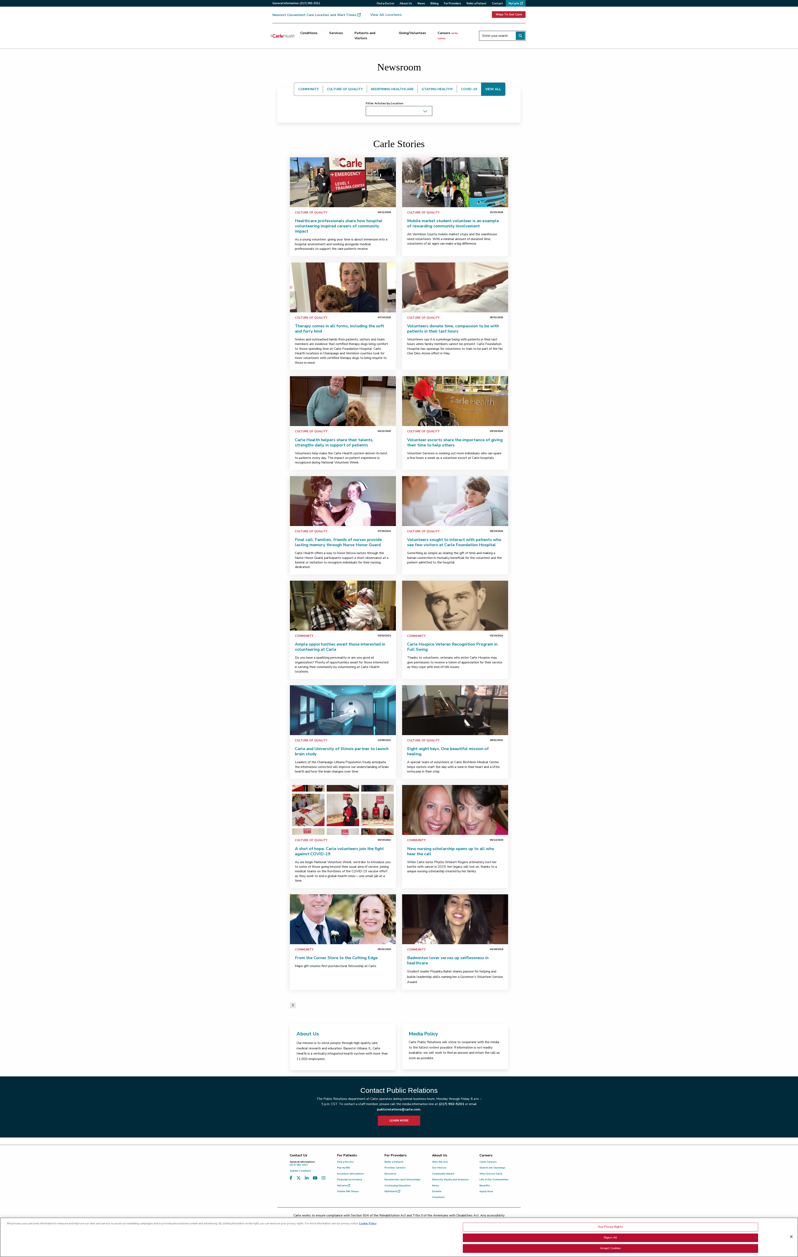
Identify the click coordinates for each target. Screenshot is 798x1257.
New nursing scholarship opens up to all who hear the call (450, 851)
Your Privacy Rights (610, 1227)
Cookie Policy (368, 1223)
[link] (343, 182)
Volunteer (438, 1197)
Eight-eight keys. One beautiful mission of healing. (448, 751)
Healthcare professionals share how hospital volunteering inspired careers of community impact (338, 226)
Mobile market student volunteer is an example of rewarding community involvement (453, 223)
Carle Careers (488, 1161)
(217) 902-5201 (451, 1104)
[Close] (791, 1236)
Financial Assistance (349, 1179)
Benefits (484, 1185)
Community (304, 636)
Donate (436, 1191)
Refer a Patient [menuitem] (476, 3)
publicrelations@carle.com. (399, 1109)
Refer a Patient (393, 1161)
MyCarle (342, 1185)
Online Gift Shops (348, 1191)
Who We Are (440, 1161)
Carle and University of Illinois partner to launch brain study (342, 751)
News (435, 1185)
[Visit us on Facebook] (291, 1178)
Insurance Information (350, 1173)
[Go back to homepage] (282, 35)
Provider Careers (395, 1167)
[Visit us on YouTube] (315, 1178)
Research (390, 1173)
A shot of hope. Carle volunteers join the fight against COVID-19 (339, 851)
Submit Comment (300, 1170)
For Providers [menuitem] (452, 3)
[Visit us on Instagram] (323, 1178)
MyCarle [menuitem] (514, 3)
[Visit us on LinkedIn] (307, 1178)
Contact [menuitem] (497, 3)
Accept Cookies (610, 1248)
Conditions (309, 33)
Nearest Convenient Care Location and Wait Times (314, 15)
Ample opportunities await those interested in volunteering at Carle (340, 646)
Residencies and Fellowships (402, 1179)
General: (296, 3)
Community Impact (443, 1173)
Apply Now (486, 1191)
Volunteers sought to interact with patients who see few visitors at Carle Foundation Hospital (454, 542)
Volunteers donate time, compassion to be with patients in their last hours (453, 328)
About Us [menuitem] (406, 3)
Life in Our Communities (494, 1179)
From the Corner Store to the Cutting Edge (336, 958)
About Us (308, 1033)
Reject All (610, 1238)
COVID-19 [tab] (469, 89)
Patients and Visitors (365, 36)
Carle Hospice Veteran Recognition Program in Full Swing (452, 646)
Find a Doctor (345, 1161)
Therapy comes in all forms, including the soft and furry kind (339, 328)
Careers (448, 35)
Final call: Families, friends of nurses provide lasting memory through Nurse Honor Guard (338, 542)
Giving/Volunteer (412, 33)
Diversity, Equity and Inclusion (450, 1179)
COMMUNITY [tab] (308, 89)
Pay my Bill (343, 1167)
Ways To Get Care (509, 14)
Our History (439, 1167)
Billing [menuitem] (434, 3)
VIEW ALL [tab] (493, 89)
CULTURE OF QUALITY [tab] (345, 89)
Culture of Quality (311, 212)
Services (336, 33)
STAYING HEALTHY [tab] (437, 89)
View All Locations (386, 14)
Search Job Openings (492, 1167)
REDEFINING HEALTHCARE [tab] (392, 89)
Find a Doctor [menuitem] (385, 3)
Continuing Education (397, 1185)
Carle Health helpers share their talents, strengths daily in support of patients (334, 442)
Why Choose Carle (490, 1173)
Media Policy (423, 1033)
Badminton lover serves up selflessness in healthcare (448, 960)
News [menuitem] (421, 3)
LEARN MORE (399, 1121)
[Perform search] (520, 36)
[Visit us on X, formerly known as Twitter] (299, 1178)
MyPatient (391, 1191)
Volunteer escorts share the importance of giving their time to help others (455, 442)
